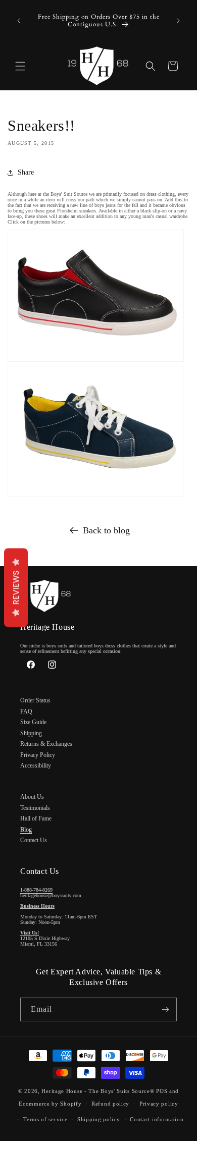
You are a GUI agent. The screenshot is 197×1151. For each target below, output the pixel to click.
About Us (32, 796)
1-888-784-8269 (36, 890)
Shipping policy (98, 1119)
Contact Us (33, 840)
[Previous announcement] (19, 21)
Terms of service (45, 1119)
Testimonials (35, 807)
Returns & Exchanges (46, 743)
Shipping (31, 733)
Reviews (16, 587)
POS (161, 1091)
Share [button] (26, 172)
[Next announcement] (178, 21)
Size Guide (33, 722)
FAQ (26, 711)
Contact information (156, 1119)
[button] (20, 66)
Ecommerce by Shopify (50, 1104)
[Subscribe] (165, 1009)
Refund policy (110, 1104)
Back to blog (106, 530)
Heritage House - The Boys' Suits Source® (97, 1091)
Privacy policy (158, 1104)
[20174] (96, 362)
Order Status (35, 700)
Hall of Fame (36, 818)
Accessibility (35, 765)
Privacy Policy (37, 754)
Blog (26, 829)
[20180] (95, 497)
